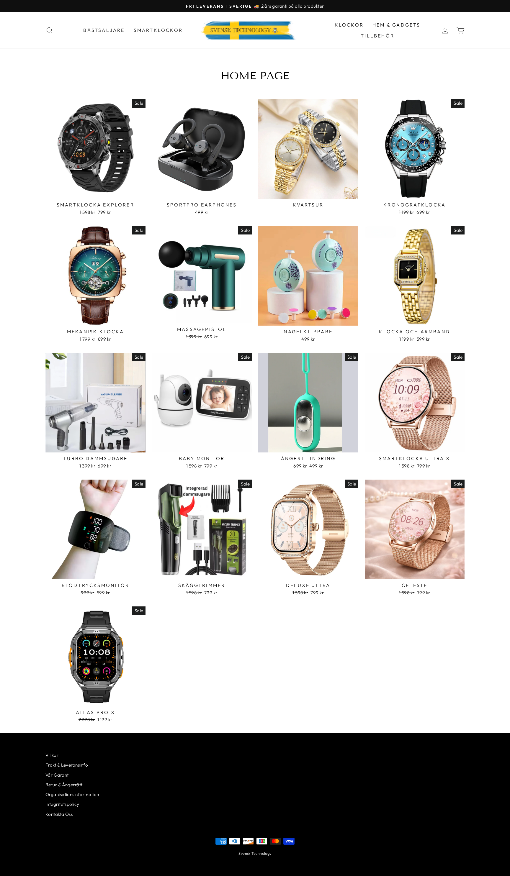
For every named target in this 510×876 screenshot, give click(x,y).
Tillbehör (377, 36)
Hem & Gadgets (396, 25)
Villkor (51, 755)
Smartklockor (158, 30)
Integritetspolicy (62, 804)
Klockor (349, 25)
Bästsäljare (104, 30)
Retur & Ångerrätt (64, 785)
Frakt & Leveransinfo (66, 765)
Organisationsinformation (72, 794)
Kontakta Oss (59, 814)
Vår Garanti (57, 775)
